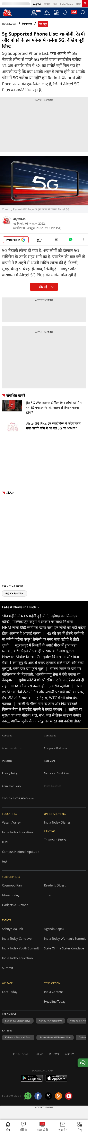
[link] (84, 3)
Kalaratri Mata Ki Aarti (18, 1037)
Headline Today (54, 1001)
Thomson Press (55, 840)
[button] (79, 1127)
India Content (53, 992)
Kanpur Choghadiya (50, 1020)
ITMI (5, 842)
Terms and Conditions (56, 773)
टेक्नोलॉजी (27, 24)
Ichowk (54, 1054)
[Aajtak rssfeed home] (58, 1096)
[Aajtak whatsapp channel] (28, 1095)
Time (47, 895)
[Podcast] (56, 12)
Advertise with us (11, 748)
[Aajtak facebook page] (38, 1096)
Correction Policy (11, 786)
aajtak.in (19, 219)
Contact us (50, 735)
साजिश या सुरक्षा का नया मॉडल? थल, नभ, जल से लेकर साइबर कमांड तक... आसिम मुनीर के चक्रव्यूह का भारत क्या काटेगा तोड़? (42, 715)
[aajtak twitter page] (48, 1096)
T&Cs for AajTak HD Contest (18, 798)
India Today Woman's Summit (65, 938)
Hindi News (9, 24)
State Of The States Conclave (64, 948)
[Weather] (47, 13)
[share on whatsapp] (83, 1062)
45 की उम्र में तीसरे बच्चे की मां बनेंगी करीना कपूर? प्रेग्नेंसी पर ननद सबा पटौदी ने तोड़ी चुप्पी (43, 639)
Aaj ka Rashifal (14, 593)
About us (7, 735)
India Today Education (17, 832)
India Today (66, 3)
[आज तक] (7, 12)
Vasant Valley (11, 822)
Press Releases (52, 786)
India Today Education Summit (17, 963)
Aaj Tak (37, 3)
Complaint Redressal (56, 748)
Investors (7, 760)
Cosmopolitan (12, 885)
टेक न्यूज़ (43, 24)
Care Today (9, 992)
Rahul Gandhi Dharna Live (55, 1037)
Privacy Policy (9, 773)
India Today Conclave (17, 938)
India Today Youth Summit (20, 948)
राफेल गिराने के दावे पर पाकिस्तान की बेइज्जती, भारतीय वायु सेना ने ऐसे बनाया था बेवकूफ (41, 674)
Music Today (10, 895)
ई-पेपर (47, 3)
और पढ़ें (43, 287)
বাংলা (55, 3)
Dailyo (39, 1054)
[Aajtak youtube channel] (68, 1096)
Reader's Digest (54, 885)
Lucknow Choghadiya (17, 1020)
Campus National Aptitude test (20, 856)
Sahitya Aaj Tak (12, 929)
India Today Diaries (57, 822)
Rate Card (49, 760)
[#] (70, 240)
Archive (70, 1054)
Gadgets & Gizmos (15, 905)
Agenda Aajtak (54, 929)
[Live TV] (74, 13)
